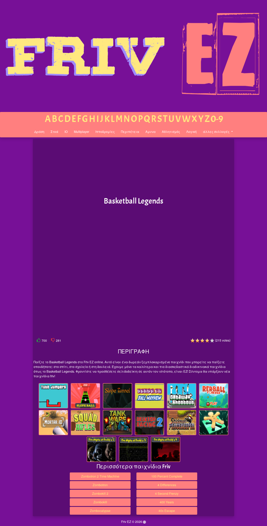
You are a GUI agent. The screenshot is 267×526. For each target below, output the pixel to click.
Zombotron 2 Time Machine (100, 476)
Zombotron (100, 485)
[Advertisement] (16, 199)
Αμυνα (150, 131)
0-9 (217, 119)
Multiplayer (81, 131)
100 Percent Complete (166, 476)
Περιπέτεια (130, 131)
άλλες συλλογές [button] (216, 131)
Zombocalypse (100, 510)
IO (66, 131)
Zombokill (100, 502)
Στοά (54, 131)
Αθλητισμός (171, 131)
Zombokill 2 (100, 493)
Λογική (191, 131)
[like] (39, 341)
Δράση (39, 131)
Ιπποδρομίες (105, 131)
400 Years (167, 502)
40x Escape (167, 510)
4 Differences (167, 485)
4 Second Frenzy (166, 493)
